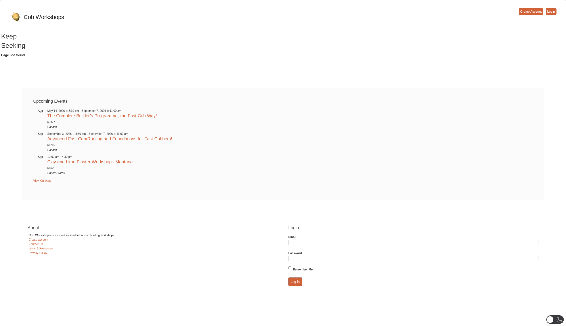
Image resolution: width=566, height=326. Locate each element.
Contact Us (36, 244)
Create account (38, 239)
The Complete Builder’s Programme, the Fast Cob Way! (102, 115)
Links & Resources (41, 248)
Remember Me (303, 269)
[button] (555, 319)
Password (295, 253)
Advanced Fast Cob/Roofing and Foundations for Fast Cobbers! (109, 138)
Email (292, 237)
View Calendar (42, 180)
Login (551, 11)
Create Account (531, 11)
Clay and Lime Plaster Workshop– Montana (90, 161)
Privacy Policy (38, 253)
